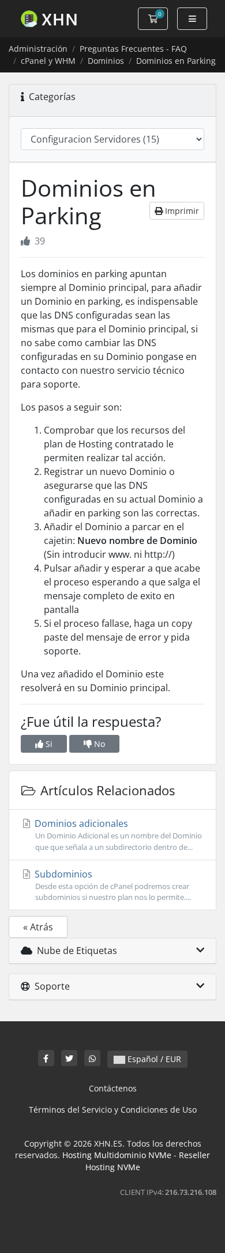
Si (47, 743)
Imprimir (181, 210)
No (98, 743)
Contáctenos (113, 1088)
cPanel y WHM (48, 60)
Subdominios (111, 885)
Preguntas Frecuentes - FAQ (133, 48)
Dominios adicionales (117, 834)
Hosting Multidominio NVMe (116, 1154)
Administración (38, 48)
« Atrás (38, 927)
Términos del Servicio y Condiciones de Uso (113, 1109)
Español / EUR (153, 1058)
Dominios (106, 60)
